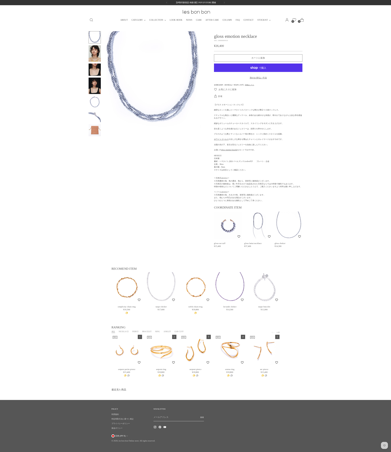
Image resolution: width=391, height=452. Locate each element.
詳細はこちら (249, 85)
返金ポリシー (116, 428)
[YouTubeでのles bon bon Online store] (165, 427)
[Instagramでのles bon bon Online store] (155, 427)
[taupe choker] (161, 287)
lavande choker (229, 307)
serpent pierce (195, 369)
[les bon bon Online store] (196, 12)
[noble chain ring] (195, 287)
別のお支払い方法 (258, 78)
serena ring (229, 369)
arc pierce (264, 369)
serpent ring (161, 369)
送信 (202, 417)
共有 (220, 96)
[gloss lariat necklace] (258, 225)
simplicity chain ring (127, 307)
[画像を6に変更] (95, 116)
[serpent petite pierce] (126, 350)
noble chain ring (195, 307)
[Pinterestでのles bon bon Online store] (160, 427)
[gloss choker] (288, 225)
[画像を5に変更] (95, 102)
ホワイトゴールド (221, 139)
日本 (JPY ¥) (120, 436)
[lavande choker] (230, 287)
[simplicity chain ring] (126, 287)
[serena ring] (230, 350)
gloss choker (280, 243)
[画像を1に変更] (95, 37)
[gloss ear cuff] (228, 225)
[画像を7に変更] (95, 130)
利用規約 (115, 414)
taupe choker (161, 307)
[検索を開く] (90, 20)
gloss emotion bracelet (229, 150)
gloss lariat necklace (253, 243)
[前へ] (166, 2)
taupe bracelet (264, 307)
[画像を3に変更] (95, 70)
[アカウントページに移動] (288, 20)
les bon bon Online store (129, 441)
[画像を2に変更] (95, 53)
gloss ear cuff (219, 243)
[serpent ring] (161, 350)
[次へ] (224, 2)
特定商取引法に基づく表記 (122, 419)
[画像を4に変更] (95, 86)
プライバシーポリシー (120, 423)
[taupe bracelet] (264, 287)
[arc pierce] (264, 350)
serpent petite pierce (126, 369)
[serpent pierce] (195, 350)
